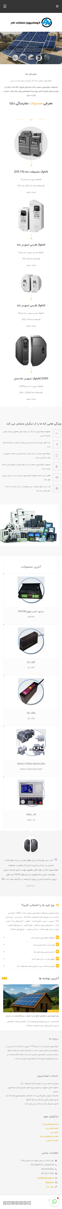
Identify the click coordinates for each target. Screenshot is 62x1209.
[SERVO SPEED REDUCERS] (31, 743)
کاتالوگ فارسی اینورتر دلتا (31, 245)
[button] (54, 1201)
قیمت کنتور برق (52, 1128)
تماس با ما (50, 1186)
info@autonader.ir (45, 1177)
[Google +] (21, 1203)
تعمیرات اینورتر (52, 1140)
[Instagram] (29, 1203)
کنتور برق (54, 1132)
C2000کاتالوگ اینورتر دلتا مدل (31, 378)
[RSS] (5, 1203)
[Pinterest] (25, 1203)
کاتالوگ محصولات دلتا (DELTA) (31, 172)
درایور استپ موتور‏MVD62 (31, 611)
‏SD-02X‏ (31, 713)
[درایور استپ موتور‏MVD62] (31, 590)
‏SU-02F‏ (31, 662)
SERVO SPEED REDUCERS (31, 764)
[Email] (9, 1203)
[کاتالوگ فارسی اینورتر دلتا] (31, 216)
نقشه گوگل (49, 1182)
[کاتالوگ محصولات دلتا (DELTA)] (31, 143)
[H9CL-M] (31, 793)
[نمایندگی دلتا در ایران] (31, 27)
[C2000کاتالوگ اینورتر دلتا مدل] (31, 350)
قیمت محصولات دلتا (50, 1124)
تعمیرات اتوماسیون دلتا (49, 1136)
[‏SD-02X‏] (31, 692)
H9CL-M (31, 815)
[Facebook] (17, 1203)
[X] (13, 1203)
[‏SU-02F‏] (31, 641)
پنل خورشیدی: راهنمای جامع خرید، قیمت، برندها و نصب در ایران (32, 1016)
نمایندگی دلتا (18, 103)
